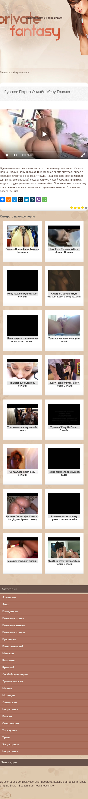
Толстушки (9, 730)
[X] (20, 199)
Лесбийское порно (15, 674)
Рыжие (7, 716)
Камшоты (8, 660)
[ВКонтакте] (2, 199)
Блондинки (10, 611)
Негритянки (10, 709)
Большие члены (13, 632)
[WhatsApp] (44, 199)
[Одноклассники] (8, 199)
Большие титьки (13, 625)
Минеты (7, 688)
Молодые (8, 695)
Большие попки (13, 618)
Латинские (9, 702)
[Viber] (38, 199)
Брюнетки (9, 639)
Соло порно (10, 723)
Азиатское (9, 597)
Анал (5, 604)
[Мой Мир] (14, 199)
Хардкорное (10, 744)
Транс (6, 737)
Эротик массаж (12, 681)
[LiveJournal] (32, 199)
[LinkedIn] (26, 199)
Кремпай (8, 667)
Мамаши (8, 653)
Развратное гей (12, 646)
